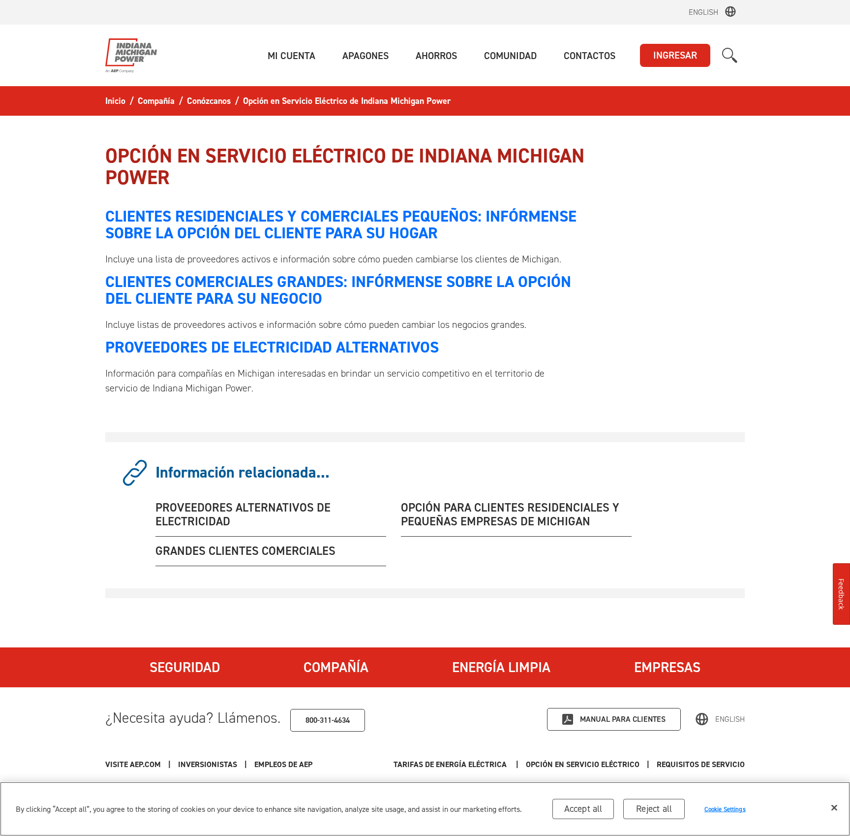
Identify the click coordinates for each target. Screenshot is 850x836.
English (703, 12)
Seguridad (185, 667)
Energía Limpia (501, 667)
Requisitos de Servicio (701, 764)
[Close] (834, 808)
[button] (291, 55)
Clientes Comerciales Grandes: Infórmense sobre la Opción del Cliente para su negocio (338, 290)
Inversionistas (207, 764)
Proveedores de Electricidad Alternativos (272, 347)
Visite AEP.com (133, 764)
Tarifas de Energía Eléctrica (451, 764)
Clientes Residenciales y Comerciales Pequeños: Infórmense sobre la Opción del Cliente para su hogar (341, 224)
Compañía (336, 667)
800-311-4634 (327, 720)
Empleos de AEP (283, 764)
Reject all (654, 809)
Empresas (667, 667)
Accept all (583, 809)
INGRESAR (675, 55)
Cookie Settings (725, 808)
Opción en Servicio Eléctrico (582, 764)
